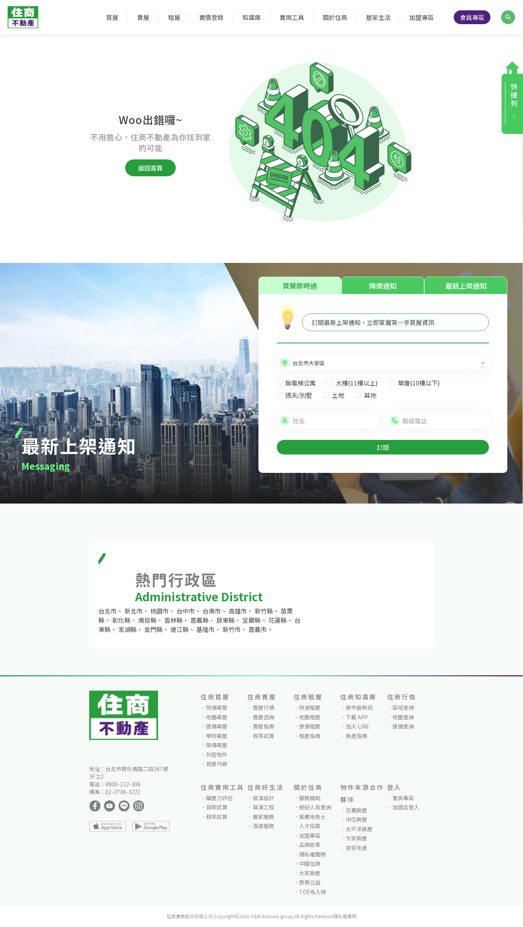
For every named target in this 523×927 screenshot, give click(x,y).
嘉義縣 (199, 620)
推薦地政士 (312, 816)
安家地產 (356, 848)
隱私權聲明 (312, 854)
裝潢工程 (263, 807)
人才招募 (309, 826)
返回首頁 (150, 167)
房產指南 (356, 736)
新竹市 (231, 629)
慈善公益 (309, 882)
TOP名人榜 (312, 892)
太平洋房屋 (359, 829)
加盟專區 (421, 17)
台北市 (107, 610)
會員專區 (472, 17)
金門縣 (153, 629)
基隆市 (205, 629)
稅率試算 (263, 736)
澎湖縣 (127, 629)
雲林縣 (173, 620)
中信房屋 (356, 819)
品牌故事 (309, 844)
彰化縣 (121, 620)
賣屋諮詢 (263, 717)
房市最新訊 (359, 707)
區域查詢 (403, 707)
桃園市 (159, 610)
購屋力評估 (219, 798)
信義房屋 (356, 810)
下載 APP (357, 717)
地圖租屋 (309, 717)
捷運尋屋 (216, 726)
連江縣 (179, 629)
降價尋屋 (216, 745)
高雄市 (238, 610)
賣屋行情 (263, 707)
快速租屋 (309, 707)
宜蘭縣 (251, 620)
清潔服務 (263, 826)
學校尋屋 (216, 736)
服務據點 (309, 798)
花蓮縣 (277, 620)
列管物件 (216, 754)
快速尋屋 (216, 707)
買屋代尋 (216, 764)
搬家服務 (263, 816)
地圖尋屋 (216, 717)
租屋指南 (309, 736)
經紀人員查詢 (315, 807)
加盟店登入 (405, 807)
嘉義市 (257, 629)
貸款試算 (216, 807)
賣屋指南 (263, 726)
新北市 (133, 610)
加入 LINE (357, 726)
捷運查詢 (403, 726)
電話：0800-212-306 (115, 784)
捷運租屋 (309, 726)
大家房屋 (309, 873)
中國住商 (309, 863)
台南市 (212, 610)
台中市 (186, 610)
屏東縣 (225, 620)
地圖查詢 (403, 717)
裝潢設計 (263, 798)
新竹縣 (264, 610)
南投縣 (147, 620)
